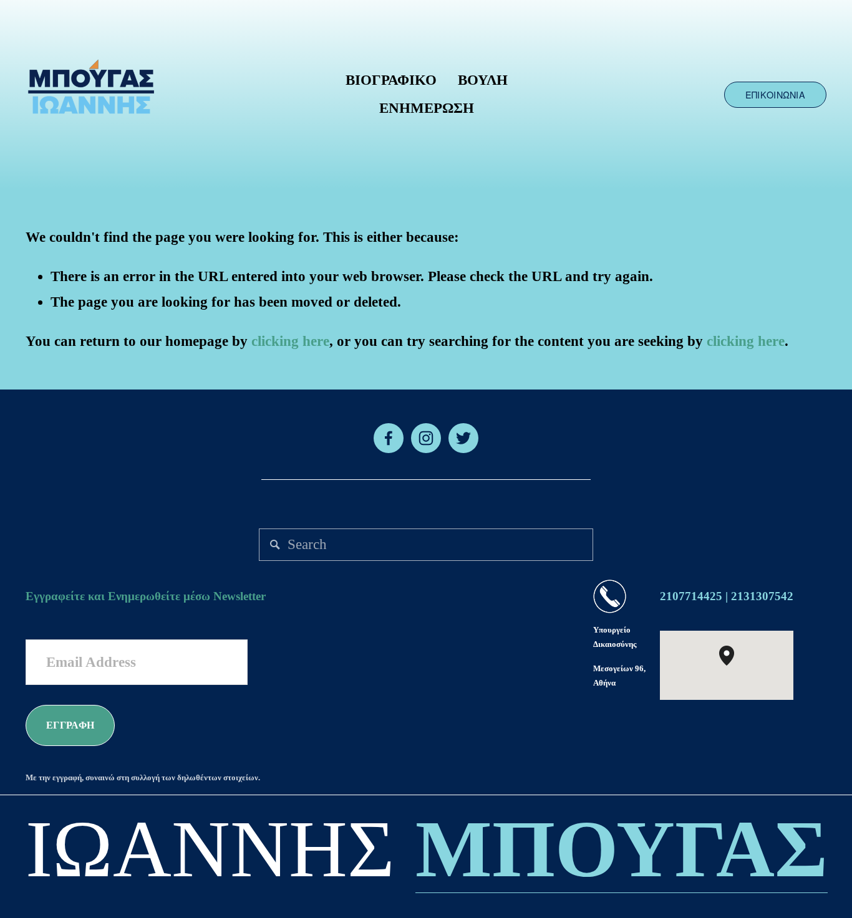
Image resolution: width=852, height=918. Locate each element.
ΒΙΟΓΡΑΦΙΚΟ (391, 80)
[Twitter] (463, 438)
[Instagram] (426, 438)
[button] (734, 666)
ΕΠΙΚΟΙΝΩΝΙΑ (775, 94)
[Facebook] (389, 438)
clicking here (290, 341)
